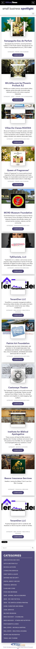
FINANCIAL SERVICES (10, 585)
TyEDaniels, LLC (18, 256)
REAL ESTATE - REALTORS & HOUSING (15, 631)
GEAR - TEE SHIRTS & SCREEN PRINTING (16, 602)
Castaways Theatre (18, 387)
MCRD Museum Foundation (18, 212)
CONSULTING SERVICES (11, 570)
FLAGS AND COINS (9, 588)
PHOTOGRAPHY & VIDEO (11, 624)
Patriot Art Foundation (18, 343)
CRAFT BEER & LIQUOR (11, 574)
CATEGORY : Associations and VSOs (18, 139)
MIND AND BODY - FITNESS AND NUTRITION (17, 620)
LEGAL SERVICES (9, 610)
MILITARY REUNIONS (10, 613)
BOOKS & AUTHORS (10, 567)
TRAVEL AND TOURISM (10, 638)
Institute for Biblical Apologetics (18, 432)
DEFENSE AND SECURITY (11, 578)
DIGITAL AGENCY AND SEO (12, 581)
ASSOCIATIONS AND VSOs (11, 560)
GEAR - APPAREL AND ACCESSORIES (15, 595)
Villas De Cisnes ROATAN (18, 127)
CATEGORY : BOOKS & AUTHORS (18, 447)
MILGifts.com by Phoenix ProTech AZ (18, 84)
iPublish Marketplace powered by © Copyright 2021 (18, 644)
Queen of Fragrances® (18, 170)
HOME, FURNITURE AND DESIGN (13, 606)
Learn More (18, 55)
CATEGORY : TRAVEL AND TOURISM (18, 52)
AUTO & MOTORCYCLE (11, 563)
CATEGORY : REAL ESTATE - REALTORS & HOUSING (18, 311)
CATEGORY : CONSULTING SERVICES (18, 268)
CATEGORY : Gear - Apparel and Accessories (18, 96)
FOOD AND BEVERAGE (10, 592)
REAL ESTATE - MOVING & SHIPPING (14, 627)
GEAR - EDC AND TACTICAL (12, 599)
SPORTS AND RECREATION (12, 634)
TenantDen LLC (18, 299)
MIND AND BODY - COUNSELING (13, 617)
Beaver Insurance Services (18, 478)
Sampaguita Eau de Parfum (18, 40)
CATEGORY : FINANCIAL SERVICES (18, 489)
